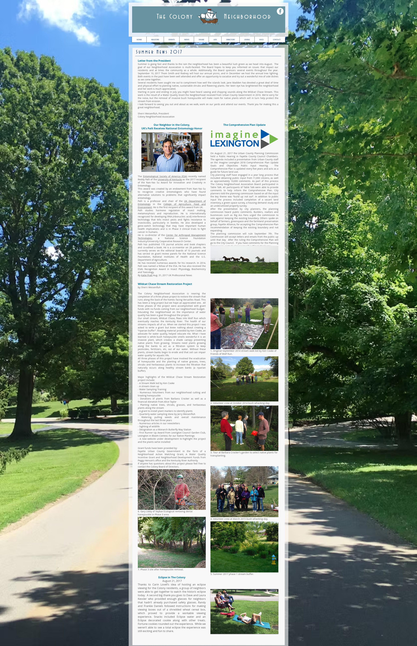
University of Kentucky (170, 179)
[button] (261, 39)
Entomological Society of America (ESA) (165, 176)
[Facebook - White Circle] (280, 11)
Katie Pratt (146, 275)
